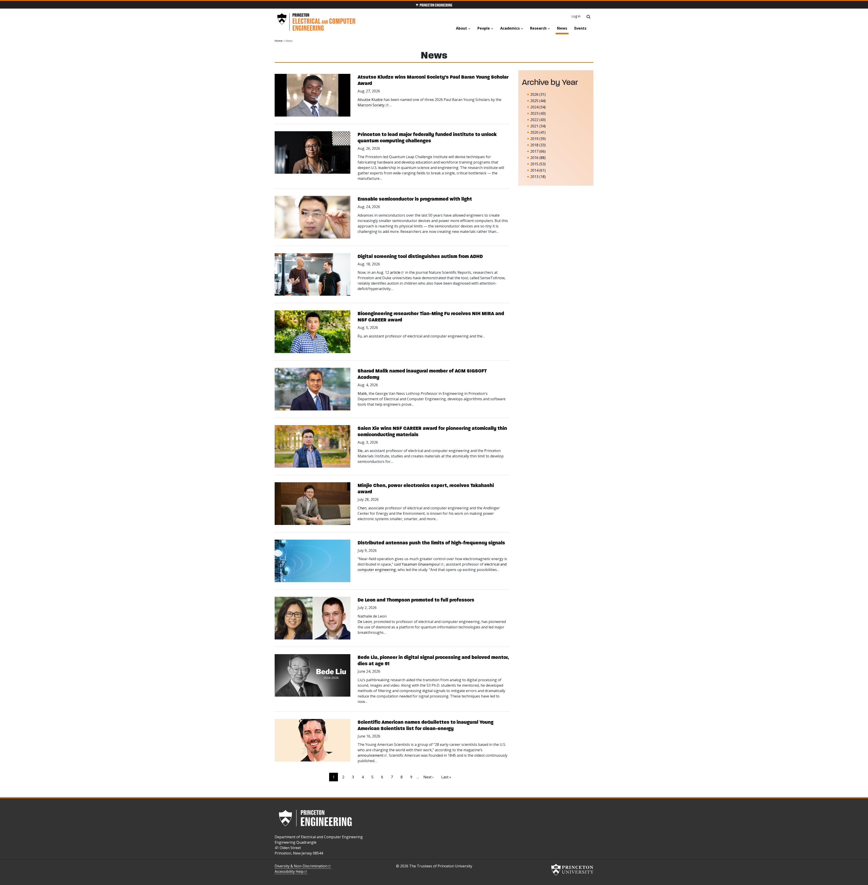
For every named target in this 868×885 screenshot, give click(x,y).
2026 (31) (538, 94)
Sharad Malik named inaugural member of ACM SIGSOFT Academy (422, 374)
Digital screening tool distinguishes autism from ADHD (420, 256)
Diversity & (301, 866)
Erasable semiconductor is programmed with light (415, 199)
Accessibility (289, 871)
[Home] (316, 22)
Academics (510, 28)
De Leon (365, 621)
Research (538, 28)
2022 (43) (538, 119)
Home (279, 41)
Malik (362, 393)
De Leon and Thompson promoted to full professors (416, 600)
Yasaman (421, 564)
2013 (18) (538, 176)
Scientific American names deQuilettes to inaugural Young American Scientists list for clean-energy (425, 725)
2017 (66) (538, 151)
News (562, 28)
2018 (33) (538, 145)
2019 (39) (538, 138)
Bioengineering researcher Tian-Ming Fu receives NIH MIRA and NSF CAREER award (431, 316)
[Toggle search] (588, 17)
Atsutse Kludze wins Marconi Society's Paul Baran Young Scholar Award (433, 80)
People (483, 28)
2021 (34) (538, 126)
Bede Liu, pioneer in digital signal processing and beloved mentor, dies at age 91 (433, 660)
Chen (362, 508)
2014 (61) (538, 170)
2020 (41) (538, 132)
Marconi (371, 105)
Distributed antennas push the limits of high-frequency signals (431, 543)
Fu (360, 336)
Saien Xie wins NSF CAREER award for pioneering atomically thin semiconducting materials (432, 431)
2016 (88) (538, 157)
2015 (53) (538, 164)
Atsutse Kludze (370, 99)
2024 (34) (538, 107)
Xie (360, 450)
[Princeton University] (572, 869)
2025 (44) (538, 100)
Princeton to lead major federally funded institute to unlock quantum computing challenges (427, 137)
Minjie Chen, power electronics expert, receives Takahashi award (426, 488)
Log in (576, 16)
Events (580, 28)
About (461, 28)
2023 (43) (538, 113)
